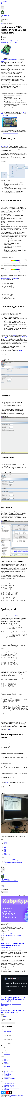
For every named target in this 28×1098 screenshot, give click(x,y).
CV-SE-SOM (4, 115)
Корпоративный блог (9, 1083)
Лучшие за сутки (5, 1023)
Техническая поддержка (16, 1095)
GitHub (16, 881)
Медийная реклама (9, 1085)
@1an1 (2, 886)
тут (15, 347)
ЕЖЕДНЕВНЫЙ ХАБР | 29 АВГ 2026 (11, 935)
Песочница (7, 1066)
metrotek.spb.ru (7, 1031)
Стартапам (6, 1089)
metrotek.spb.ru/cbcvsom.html (10, 133)
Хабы (5, 1062)
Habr (9, 1096)
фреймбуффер (4, 146)
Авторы (6, 1064)
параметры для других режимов (9, 278)
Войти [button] (2, 9)
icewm (6, 782)
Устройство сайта (8, 1071)
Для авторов (7, 1072)
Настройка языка (5, 1095)
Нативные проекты (9, 1086)
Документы (7, 1075)
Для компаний (7, 1074)
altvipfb (16, 615)
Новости (6, 1060)
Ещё (5, 1016)
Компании (6, 1063)
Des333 (2, 61)
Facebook (5, 881)
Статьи (5, 1059)
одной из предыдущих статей (9, 59)
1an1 (2, 23)
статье (20, 350)
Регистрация (7, 1054)
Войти (5, 1052)
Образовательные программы (11, 1088)
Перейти (3, 931)
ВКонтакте (11, 881)
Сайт (2, 881)
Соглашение (7, 1077)
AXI (14, 335)
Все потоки (6, 1)
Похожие (12, 1023)
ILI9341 (3, 63)
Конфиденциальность (9, 1078)
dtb (10, 729)
